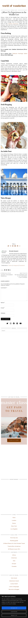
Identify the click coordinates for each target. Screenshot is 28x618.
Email (3, 308)
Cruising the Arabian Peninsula (7, 275)
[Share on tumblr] (10, 270)
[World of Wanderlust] (14, 6)
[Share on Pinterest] (8, 270)
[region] (14, 606)
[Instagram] (10, 246)
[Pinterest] (12, 246)
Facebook (22, 265)
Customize (14, 611)
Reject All (14, 615)
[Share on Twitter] (7, 270)
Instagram (15, 265)
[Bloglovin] (19, 246)
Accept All (14, 608)
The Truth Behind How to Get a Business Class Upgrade (21, 275)
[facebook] (14, 323)
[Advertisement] (14, 228)
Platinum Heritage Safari (19, 53)
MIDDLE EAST (14, 10)
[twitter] (7, 323)
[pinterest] (17, 323)
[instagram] (10, 323)
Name (3, 302)
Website (3, 313)
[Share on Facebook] (5, 270)
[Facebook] (17, 246)
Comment (4, 287)
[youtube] (20, 323)
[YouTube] (15, 246)
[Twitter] (8, 246)
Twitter (10, 265)
